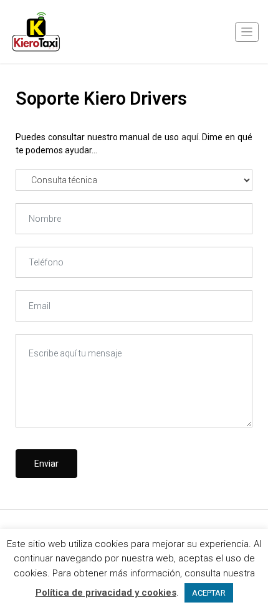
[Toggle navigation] (247, 32)
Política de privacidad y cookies (106, 592)
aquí (189, 137)
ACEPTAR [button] (209, 593)
